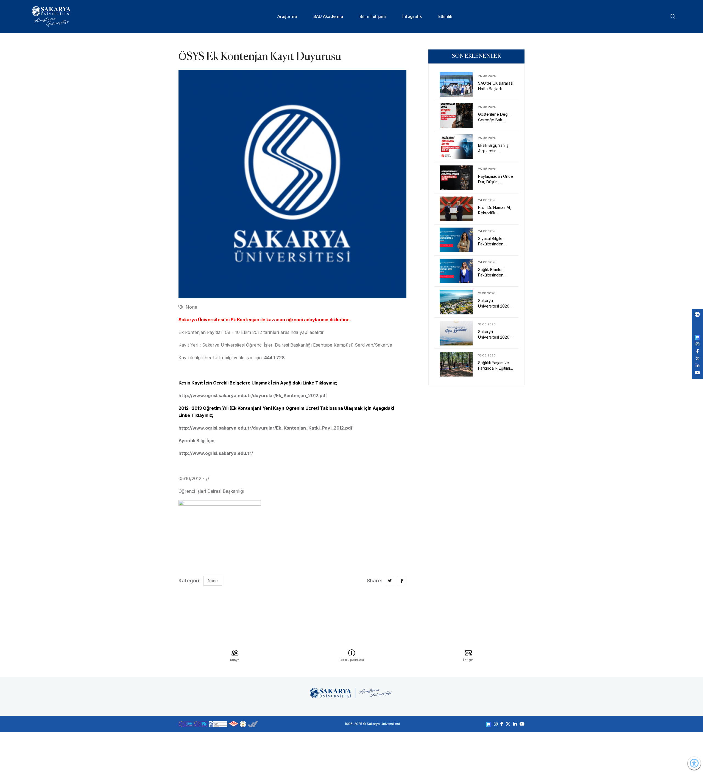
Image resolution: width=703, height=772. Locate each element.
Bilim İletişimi (372, 16)
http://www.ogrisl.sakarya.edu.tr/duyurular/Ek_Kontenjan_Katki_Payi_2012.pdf (265, 428)
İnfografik (412, 16)
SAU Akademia (328, 16)
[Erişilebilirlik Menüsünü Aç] (694, 763)
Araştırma (287, 16)
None (191, 307)
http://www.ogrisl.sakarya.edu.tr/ (215, 453)
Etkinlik (445, 16)
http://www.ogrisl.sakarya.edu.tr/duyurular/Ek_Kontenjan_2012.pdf (252, 395)
